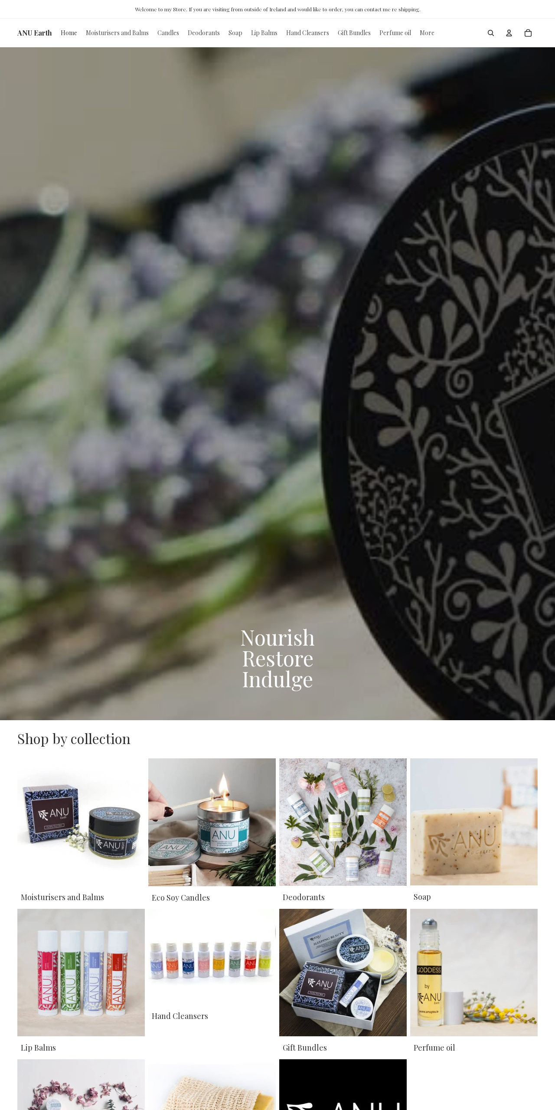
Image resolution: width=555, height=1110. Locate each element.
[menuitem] (427, 33)
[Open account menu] (509, 32)
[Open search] (490, 32)
